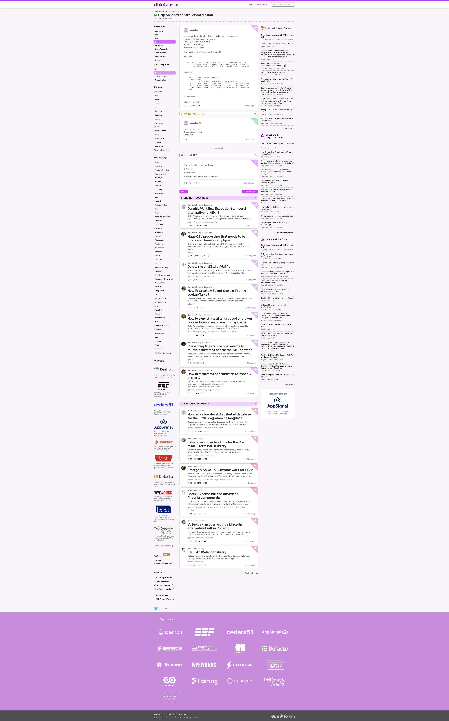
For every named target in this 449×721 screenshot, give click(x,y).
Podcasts (278, 105)
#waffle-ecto (208, 276)
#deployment (159, 178)
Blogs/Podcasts (161, 49)
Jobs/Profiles (160, 56)
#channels (200, 360)
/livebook (158, 111)
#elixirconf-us (160, 302)
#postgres (158, 224)
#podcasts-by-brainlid (163, 279)
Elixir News (159, 31)
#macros (158, 221)
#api (156, 337)
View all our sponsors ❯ (163, 546)
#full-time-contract (162, 275)
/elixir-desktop (160, 131)
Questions (175, 11)
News (190, 411)
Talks (279, 258)
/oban (190, 222)
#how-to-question (162, 217)
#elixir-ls (157, 287)
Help (170, 714)
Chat (157, 38)
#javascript (159, 248)
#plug (156, 213)
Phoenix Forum (287, 128)
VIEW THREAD (250, 191)
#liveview (211, 507)
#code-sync (159, 244)
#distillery (158, 329)
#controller (167, 19)
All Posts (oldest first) (164, 585)
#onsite (157, 256)
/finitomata (159, 138)
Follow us (162, 609)
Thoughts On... (160, 80)
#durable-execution (211, 222)
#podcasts (158, 252)
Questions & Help (161, 11)
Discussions (281, 94)
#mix (156, 197)
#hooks (219, 507)
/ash (156, 96)
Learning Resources (268, 39)
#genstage (158, 314)
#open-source (213, 390)
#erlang (157, 186)
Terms (179, 717)
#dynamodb (232, 332)
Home (188, 176)
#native (223, 480)
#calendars (199, 562)
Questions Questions (285, 233)
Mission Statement (164, 563)
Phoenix (279, 28)
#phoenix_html (160, 298)
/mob (156, 127)
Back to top (250, 573)
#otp (156, 209)
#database (199, 428)
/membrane (159, 123)
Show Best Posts (163, 582)
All (155, 69)
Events (157, 60)
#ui (204, 507)
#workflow (198, 222)
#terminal (205, 456)
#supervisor (159, 322)
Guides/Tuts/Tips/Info (285, 39)
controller (191, 173)
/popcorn (158, 142)
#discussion (159, 240)
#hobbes (219, 428)
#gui (216, 480)
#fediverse (200, 538)
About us (160, 560)
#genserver (159, 193)
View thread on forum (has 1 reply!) (200, 165)
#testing (158, 189)
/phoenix (157, 19)
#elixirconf (158, 228)
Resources (159, 45)
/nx (155, 107)
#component (241, 507)
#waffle (199, 276)
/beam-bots (159, 146)
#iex (156, 306)
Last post (250, 183)
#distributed (210, 428)
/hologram (158, 115)
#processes (159, 333)
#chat (223, 332)
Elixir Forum (282, 239)
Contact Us (159, 714)
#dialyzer (158, 260)
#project (209, 538)
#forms (157, 341)
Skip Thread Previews (165, 599)
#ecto (156, 162)
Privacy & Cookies (191, 717)
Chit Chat (280, 84)
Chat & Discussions (268, 84)
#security (158, 349)
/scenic (157, 119)
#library (190, 428)
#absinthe (158, 201)
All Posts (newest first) (165, 589)
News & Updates (273, 379)
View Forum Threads (258, 4)
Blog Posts (279, 75)
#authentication (161, 267)
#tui (212, 456)
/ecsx (156, 135)
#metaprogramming (162, 353)
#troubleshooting (199, 332)
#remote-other (160, 205)
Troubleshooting (161, 76)
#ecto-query (159, 283)
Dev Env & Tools (282, 276)
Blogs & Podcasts (267, 75)
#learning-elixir (213, 332)
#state (230, 480)
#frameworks (208, 480)
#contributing (201, 390)
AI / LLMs (280, 285)
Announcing (199, 411)
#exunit (157, 236)
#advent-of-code (161, 326)
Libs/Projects (160, 53)
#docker (157, 263)
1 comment (190, 97)
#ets (189, 332)
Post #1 (251, 140)
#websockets (160, 318)
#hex (156, 345)
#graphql (158, 310)
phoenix (190, 169)
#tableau (191, 510)
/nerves (191, 480)
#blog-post (159, 291)
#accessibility (229, 507)
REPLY (184, 191)
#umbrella (158, 271)
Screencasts (281, 68)
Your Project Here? (162, 150)
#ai (155, 294)
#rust (197, 456)
